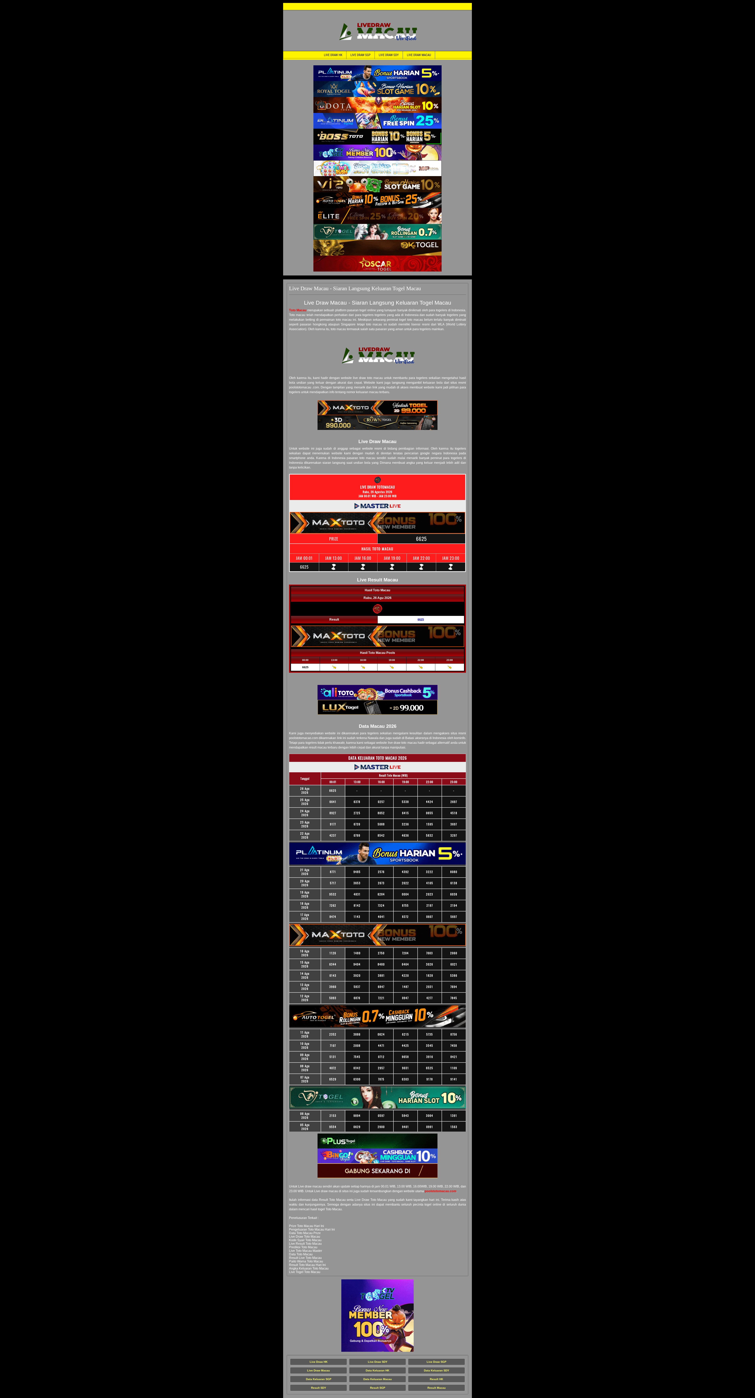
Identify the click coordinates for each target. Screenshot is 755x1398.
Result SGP (377, 1387)
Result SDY (318, 1387)
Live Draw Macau (419, 55)
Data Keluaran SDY (436, 1370)
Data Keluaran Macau (377, 1379)
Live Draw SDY (389, 55)
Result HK (436, 1379)
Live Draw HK (333, 55)
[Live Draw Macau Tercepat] (377, 73)
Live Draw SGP (360, 55)
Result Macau (436, 1387)
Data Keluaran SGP (318, 1379)
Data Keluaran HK (377, 1370)
